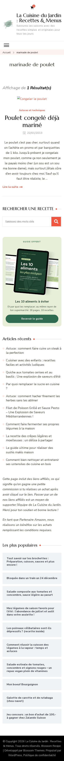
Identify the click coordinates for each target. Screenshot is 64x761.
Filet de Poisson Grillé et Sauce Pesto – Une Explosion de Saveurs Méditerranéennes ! (32, 412)
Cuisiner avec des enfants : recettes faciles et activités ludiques (30, 362)
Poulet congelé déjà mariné (32, 121)
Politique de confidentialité (39, 755)
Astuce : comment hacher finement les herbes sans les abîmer (33, 398)
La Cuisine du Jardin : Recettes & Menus (39, 17)
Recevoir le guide (32, 318)
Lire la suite (10, 187)
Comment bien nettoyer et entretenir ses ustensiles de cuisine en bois (32, 462)
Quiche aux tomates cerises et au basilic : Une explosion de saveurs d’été (33, 374)
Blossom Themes (34, 750)
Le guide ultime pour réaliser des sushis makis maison (29, 450)
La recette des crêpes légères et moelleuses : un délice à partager (29, 438)
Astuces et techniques (32, 110)
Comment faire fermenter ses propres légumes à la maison (32, 426)
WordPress (15, 755)
